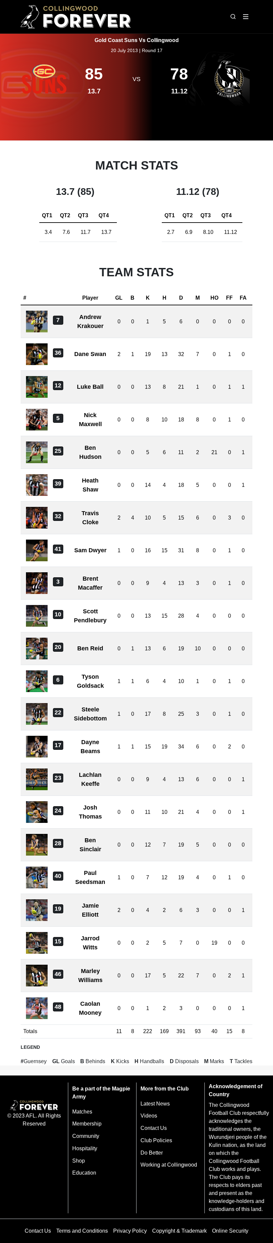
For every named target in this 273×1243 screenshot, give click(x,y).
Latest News (155, 1104)
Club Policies (156, 1140)
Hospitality (84, 1148)
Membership (87, 1124)
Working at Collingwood (168, 1165)
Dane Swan (90, 354)
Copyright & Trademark (179, 1231)
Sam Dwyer (90, 550)
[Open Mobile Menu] (245, 16)
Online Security (230, 1231)
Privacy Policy (130, 1231)
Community (85, 1136)
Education (84, 1173)
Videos (148, 1116)
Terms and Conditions (82, 1231)
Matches (82, 1112)
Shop (78, 1161)
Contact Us (153, 1128)
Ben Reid (90, 648)
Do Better (151, 1153)
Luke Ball (90, 386)
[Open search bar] (233, 16)
